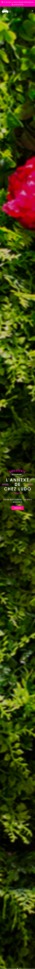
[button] (17, 508)
